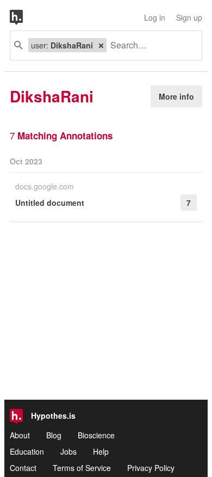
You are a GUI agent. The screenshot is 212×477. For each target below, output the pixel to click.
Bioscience (96, 435)
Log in (154, 17)
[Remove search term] (101, 45)
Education (27, 451)
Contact (23, 467)
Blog (53, 435)
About (20, 435)
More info (176, 96)
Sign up (189, 17)
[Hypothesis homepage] (24, 17)
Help (101, 451)
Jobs (68, 451)
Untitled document (49, 202)
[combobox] (150, 45)
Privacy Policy (150, 467)
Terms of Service (82, 467)
